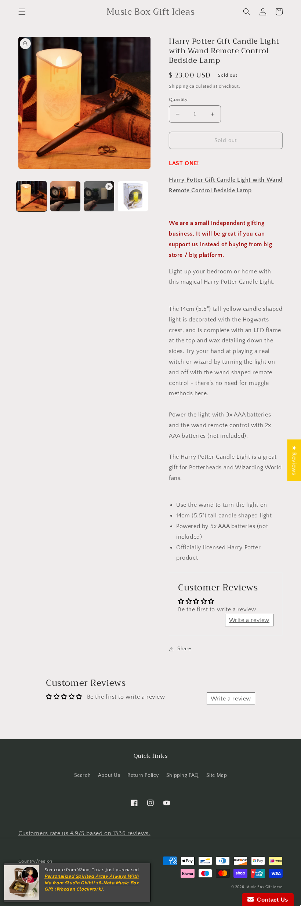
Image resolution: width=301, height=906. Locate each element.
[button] (22, 12)
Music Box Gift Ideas (264, 887)
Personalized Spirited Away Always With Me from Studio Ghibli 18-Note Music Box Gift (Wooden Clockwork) (91, 883)
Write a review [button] (249, 620)
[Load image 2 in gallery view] (65, 196)
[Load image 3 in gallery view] (133, 196)
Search (82, 775)
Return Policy (143, 775)
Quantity (178, 99)
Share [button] (184, 649)
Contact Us (271, 899)
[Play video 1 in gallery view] (99, 196)
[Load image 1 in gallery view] (32, 196)
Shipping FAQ (182, 775)
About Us (109, 775)
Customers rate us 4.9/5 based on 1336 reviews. (84, 833)
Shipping (178, 86)
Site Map (216, 775)
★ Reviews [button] (294, 460)
